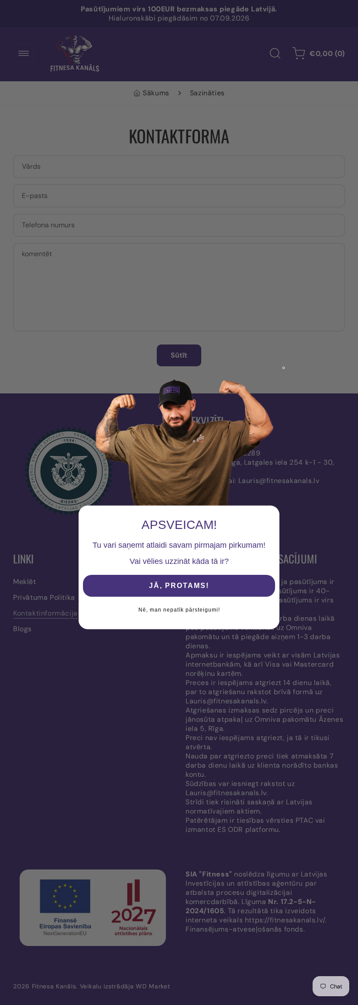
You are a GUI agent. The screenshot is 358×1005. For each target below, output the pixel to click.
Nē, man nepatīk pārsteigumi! (179, 610)
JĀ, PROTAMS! (179, 585)
